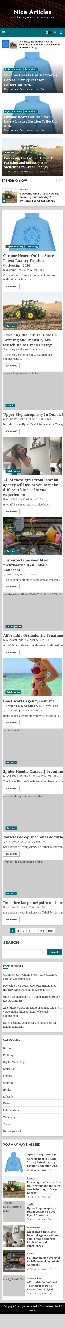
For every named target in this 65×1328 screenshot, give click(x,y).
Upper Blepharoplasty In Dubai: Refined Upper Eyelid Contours (43, 1211)
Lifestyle (8, 1096)
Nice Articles (32, 11)
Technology (30, 111)
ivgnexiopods (12, 842)
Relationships (13, 471)
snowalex (11, 575)
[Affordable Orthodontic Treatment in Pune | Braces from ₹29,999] (14, 1285)
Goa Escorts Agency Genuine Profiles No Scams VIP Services (30, 703)
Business (9, 69)
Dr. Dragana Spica (15, 419)
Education (9, 1069)
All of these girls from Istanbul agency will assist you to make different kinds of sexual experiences (31, 487)
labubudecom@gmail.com (19, 776)
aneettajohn (13, 89)
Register (61, 32)
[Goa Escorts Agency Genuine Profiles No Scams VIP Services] (32, 677)
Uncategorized (14, 626)
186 (42, 930)
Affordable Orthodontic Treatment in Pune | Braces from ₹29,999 (42, 1286)
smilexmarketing (14, 640)
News (6, 1103)
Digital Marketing (13, 111)
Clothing (8, 1055)
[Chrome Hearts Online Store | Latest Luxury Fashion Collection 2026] (32, 232)
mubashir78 (12, 130)
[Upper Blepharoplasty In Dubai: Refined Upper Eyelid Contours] (14, 1211)
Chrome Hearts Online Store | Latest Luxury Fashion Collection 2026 (31, 121)
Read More (11, 286)
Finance (8, 1076)
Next (50, 930)
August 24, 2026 (32, 89)
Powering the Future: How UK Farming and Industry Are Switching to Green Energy (31, 80)
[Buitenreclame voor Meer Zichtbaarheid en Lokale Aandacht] (32, 536)
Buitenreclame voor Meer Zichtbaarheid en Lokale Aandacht (26, 565)
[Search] (55, 32)
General (8, 1083)
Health (10, 405)
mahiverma (11, 499)
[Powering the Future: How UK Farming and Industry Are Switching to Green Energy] (9, 195)
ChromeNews (47, 1306)
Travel (7, 1124)
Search (11, 942)
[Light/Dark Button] (48, 32)
